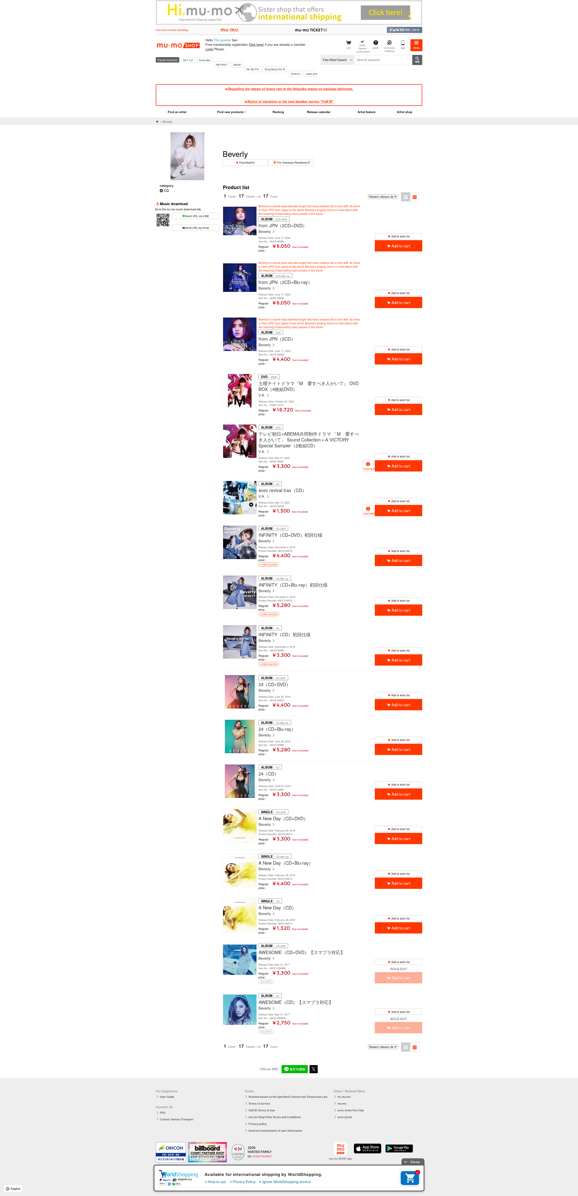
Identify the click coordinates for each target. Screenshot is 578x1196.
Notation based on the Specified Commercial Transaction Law (288, 1097)
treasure (295, 73)
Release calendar (319, 112)
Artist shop (404, 112)
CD (166, 190)
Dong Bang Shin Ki (275, 69)
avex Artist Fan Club (351, 1110)
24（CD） (269, 774)
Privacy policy (258, 1124)
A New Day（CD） (277, 907)
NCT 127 (188, 60)
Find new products (230, 112)
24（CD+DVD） (275, 684)
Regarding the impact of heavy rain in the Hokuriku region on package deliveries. (290, 88)
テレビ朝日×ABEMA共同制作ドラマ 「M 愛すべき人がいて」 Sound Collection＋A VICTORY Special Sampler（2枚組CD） (309, 439)
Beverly (265, 231)
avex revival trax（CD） (283, 490)
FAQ (162, 1112)
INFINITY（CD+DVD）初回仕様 (290, 535)
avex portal (345, 1117)
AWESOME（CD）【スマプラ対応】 (296, 1002)
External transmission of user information (275, 1131)
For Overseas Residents (292, 162)
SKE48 (237, 64)
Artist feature (366, 112)
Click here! (256, 44)
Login (209, 49)
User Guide (167, 1097)
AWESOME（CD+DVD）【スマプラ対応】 (302, 952)
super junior (312, 73)
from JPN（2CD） (277, 339)
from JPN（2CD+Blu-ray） (285, 282)
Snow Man (204, 60)
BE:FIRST (221, 64)
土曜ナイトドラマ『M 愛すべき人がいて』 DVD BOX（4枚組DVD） (309, 386)
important (369, 469)
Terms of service (259, 1103)
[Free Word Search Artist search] (337, 60)
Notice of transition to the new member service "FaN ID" (290, 101)
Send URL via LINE (197, 216)
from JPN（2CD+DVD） (283, 225)
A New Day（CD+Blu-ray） (286, 863)
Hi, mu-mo (344, 1097)
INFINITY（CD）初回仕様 (285, 634)
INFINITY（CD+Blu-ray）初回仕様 (293, 585)
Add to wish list (400, 236)
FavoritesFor (247, 162)
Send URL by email (197, 228)
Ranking (278, 112)
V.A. (262, 395)
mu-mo (342, 1103)
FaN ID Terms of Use (262, 1110)
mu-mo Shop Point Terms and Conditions (275, 1117)
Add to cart (401, 245)
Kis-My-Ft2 (253, 69)
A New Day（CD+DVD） (283, 818)
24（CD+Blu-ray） (277, 729)
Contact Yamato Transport (176, 1119)
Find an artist (177, 112)
